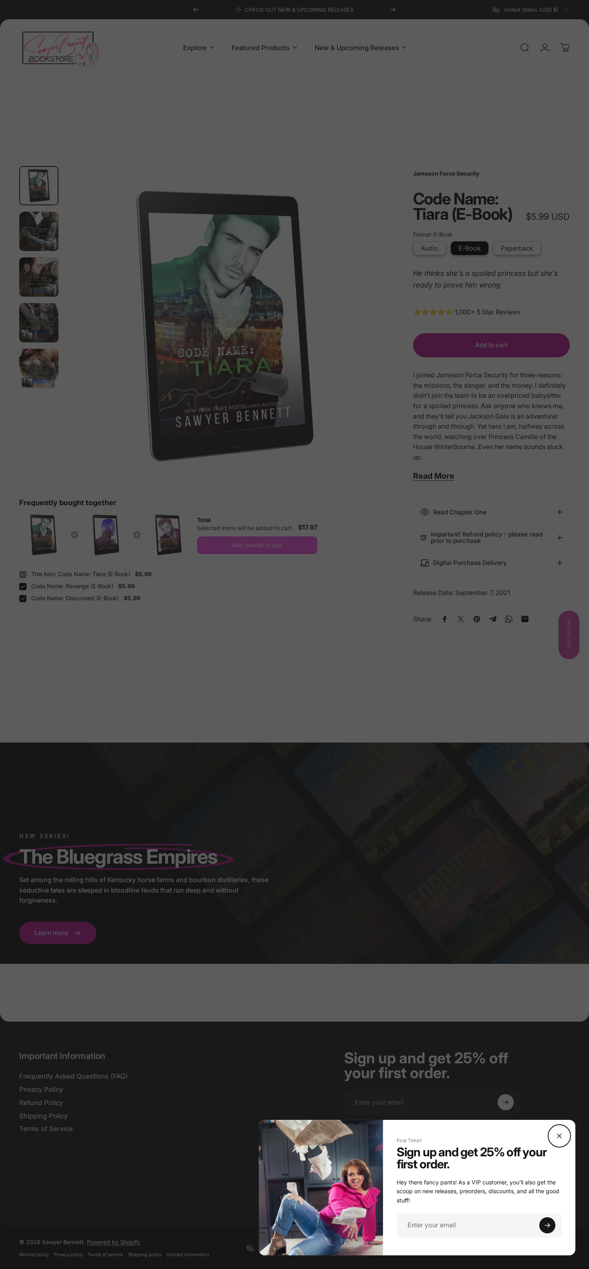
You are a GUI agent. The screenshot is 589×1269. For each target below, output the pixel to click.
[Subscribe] (547, 1225)
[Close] (559, 1136)
